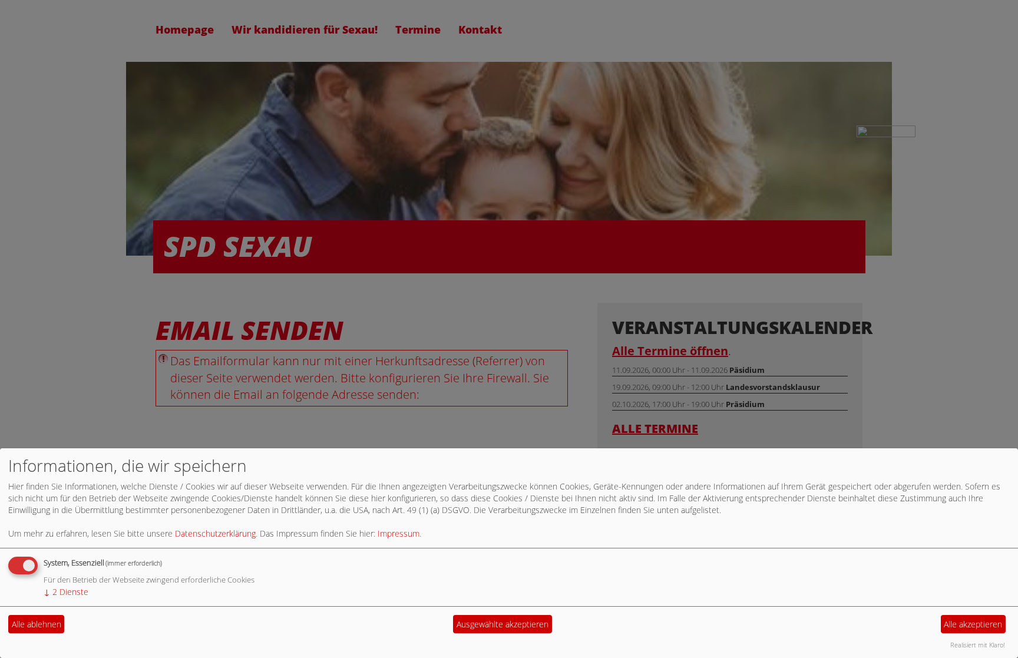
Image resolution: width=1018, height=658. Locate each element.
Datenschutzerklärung (215, 533)
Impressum (398, 533)
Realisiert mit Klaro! (977, 644)
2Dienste (66, 591)
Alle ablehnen (36, 624)
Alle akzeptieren (973, 624)
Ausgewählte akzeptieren (502, 624)
